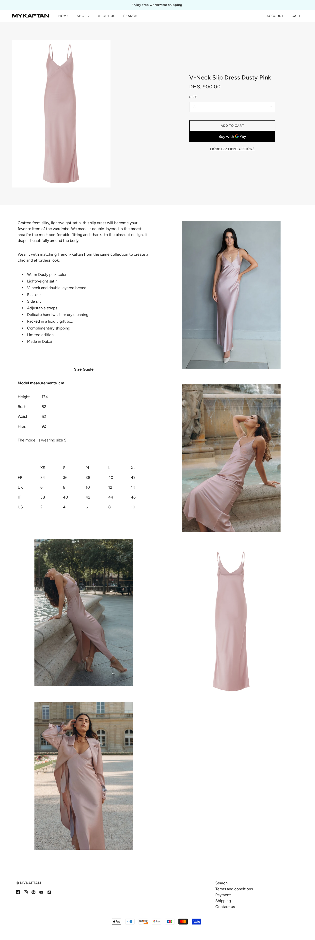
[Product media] (84, 612)
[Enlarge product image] (83, 114)
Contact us (225, 906)
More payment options (232, 149)
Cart (297, 16)
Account (275, 16)
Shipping (223, 900)
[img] (18, 892)
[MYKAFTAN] (31, 16)
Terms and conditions (234, 889)
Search (221, 883)
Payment (223, 895)
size (193, 97)
